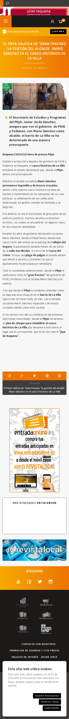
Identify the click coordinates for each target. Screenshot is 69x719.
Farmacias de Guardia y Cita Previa (34, 650)
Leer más (58, 31)
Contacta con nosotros (39, 644)
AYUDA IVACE (49, 657)
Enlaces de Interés (25, 657)
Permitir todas (50, 702)
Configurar (52, 708)
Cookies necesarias (47, 696)
